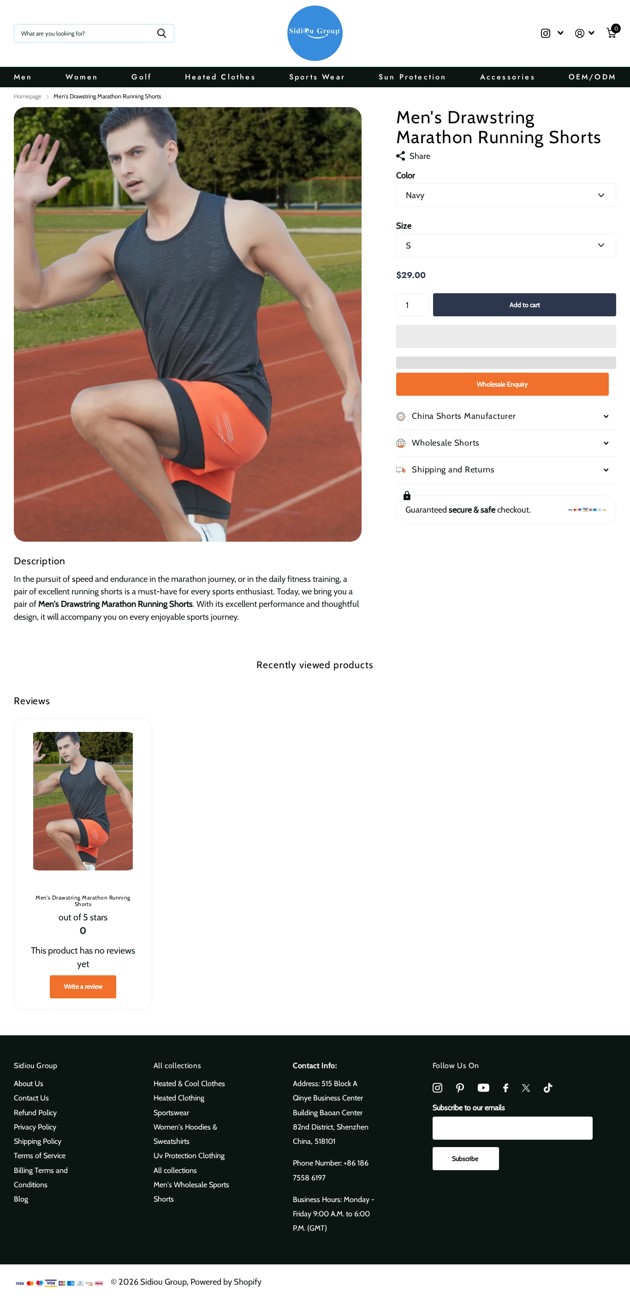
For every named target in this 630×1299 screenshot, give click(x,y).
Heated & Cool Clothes (189, 1083)
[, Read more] (552, 33)
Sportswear (171, 1112)
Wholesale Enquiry (502, 384)
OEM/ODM (592, 77)
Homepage (28, 96)
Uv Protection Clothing (189, 1155)
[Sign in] (585, 33)
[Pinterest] (460, 1088)
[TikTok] (548, 1088)
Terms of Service (39, 1155)
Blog (21, 1198)
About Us (28, 1083)
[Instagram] (437, 1088)
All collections (178, 1065)
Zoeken (161, 33)
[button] (506, 336)
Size (403, 225)
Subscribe (466, 1158)
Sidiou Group (36, 1065)
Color (405, 175)
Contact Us (31, 1097)
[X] (526, 1088)
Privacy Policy (35, 1126)
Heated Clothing (179, 1097)
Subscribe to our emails (469, 1107)
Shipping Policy (37, 1141)
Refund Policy (35, 1112)
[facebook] (505, 1088)
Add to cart (525, 305)
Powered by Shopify (226, 1281)
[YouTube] (483, 1088)
